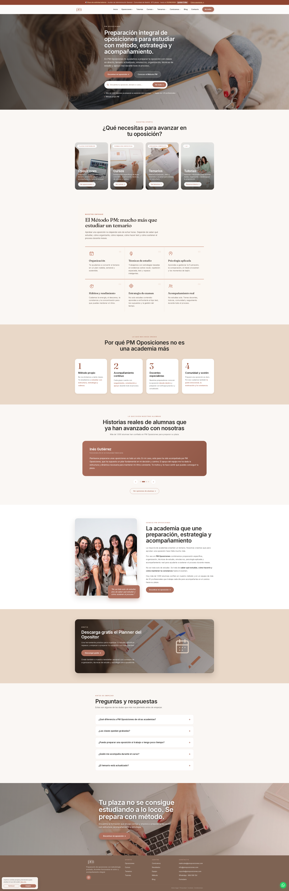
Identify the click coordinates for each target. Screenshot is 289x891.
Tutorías (139, 9)
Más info (23, 882)
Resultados (156, 867)
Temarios (161, 9)
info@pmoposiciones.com (188, 867)
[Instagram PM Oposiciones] (88, 877)
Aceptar (28, 886)
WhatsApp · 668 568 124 (188, 875)
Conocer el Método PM (147, 74)
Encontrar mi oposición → (118, 74)
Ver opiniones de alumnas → (144, 491)
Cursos (149, 9)
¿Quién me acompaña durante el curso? (119, 754)
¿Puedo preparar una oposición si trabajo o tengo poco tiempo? (131, 742)
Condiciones (198, 888)
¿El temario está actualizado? (114, 765)
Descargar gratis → (93, 653)
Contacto (195, 9)
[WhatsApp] (283, 885)
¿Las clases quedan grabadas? (114, 731)
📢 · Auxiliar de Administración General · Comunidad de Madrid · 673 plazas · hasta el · (144, 2)
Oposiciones (126, 9)
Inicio (115, 9)
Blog (186, 9)
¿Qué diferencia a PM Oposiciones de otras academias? (127, 719)
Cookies (190, 888)
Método (155, 875)
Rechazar (11, 886)
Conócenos (174, 9)
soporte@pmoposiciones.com (190, 871)
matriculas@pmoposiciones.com (191, 863)
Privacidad (183, 888)
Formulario (183, 879)
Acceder (208, 9)
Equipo (154, 871)
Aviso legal (175, 888)
